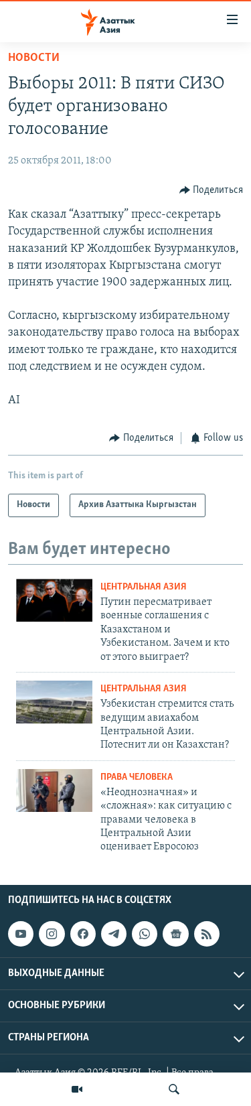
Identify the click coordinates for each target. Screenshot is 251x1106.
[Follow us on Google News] (175, 934)
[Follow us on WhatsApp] (144, 934)
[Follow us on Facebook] (83, 934)
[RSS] (207, 934)
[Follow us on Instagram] (51, 934)
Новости (34, 58)
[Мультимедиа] (77, 1089)
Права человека (136, 777)
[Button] (211, 190)
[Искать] (174, 1089)
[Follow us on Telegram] (114, 934)
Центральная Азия (143, 587)
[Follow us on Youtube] (20, 934)
